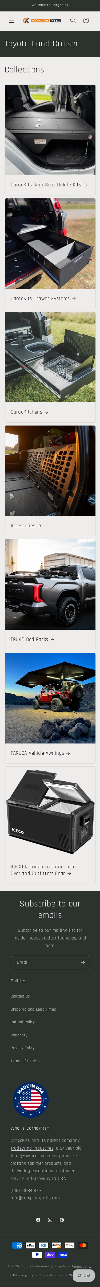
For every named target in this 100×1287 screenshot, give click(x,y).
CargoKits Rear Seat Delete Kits (46, 185)
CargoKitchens (26, 412)
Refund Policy (23, 1022)
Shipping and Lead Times (33, 1009)
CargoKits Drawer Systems (40, 299)
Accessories (23, 526)
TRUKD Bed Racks (29, 640)
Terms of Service (25, 1061)
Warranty (19, 1035)
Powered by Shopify (51, 1267)
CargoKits (28, 1267)
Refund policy (81, 1267)
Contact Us (20, 996)
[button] (11, 20)
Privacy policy (23, 1275)
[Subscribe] (82, 963)
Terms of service (51, 1275)
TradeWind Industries (32, 1148)
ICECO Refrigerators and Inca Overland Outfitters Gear (42, 870)
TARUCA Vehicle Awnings (37, 753)
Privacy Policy (23, 1048)
